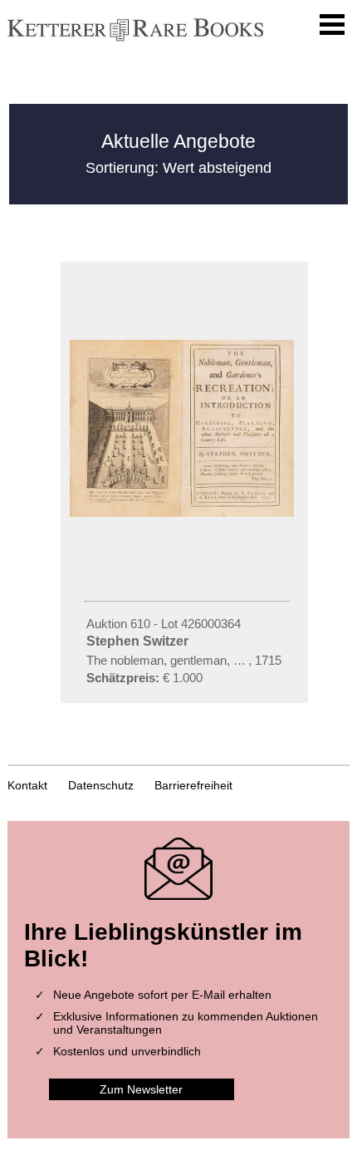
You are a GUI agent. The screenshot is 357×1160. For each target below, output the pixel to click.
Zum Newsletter (141, 1089)
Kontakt (27, 785)
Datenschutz (101, 785)
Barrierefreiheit (193, 785)
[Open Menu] (332, 25)
